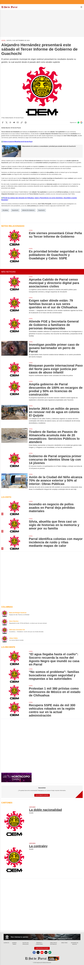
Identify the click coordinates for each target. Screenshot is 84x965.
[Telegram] (14, 122)
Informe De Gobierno (28, 210)
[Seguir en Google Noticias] (81, 122)
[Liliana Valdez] (4, 639)
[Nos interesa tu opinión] (42, 937)
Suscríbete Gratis (42, 795)
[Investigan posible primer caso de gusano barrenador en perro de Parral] (14, 350)
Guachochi (15, 210)
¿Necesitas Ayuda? (42, 948)
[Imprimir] (25, 122)
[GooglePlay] (49, 952)
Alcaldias (5, 210)
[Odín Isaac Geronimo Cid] (4, 630)
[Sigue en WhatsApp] (78, 122)
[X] (6, 122)
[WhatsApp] (10, 122)
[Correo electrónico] (17, 122)
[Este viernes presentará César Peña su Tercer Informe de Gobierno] (14, 237)
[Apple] (45, 952)
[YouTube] (42, 952)
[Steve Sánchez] (4, 622)
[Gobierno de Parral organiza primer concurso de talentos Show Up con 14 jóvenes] (14, 461)
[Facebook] (2, 122)
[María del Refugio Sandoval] (4, 613)
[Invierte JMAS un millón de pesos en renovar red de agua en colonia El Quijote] (14, 415)
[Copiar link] (21, 122)
